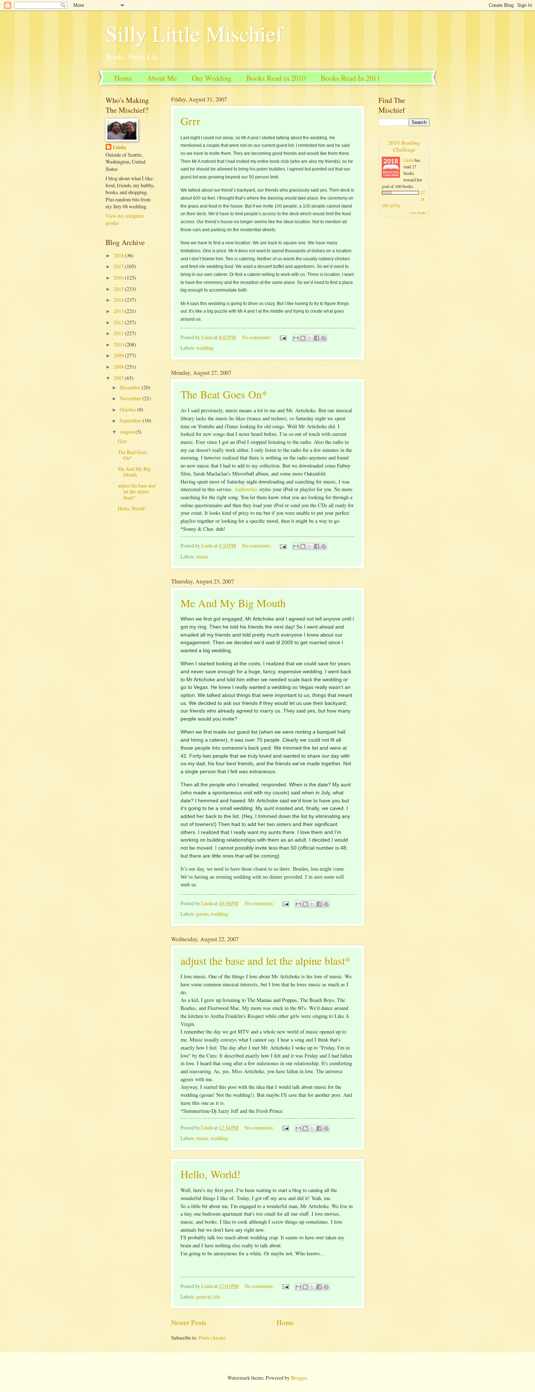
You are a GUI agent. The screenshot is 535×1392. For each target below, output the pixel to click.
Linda (119, 147)
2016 (119, 277)
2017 (119, 266)
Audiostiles (246, 489)
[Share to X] (309, 338)
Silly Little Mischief (194, 33)
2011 (119, 333)
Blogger (299, 1377)
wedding (205, 347)
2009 (119, 355)
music (202, 556)
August (127, 431)
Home (123, 78)
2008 (119, 366)
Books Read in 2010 (276, 78)
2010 (119, 344)
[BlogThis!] (302, 338)
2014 (119, 299)
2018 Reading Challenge (404, 146)
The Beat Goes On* (224, 394)
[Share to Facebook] (316, 338)
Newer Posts (188, 1322)
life (216, 1296)
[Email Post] (283, 337)
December (131, 387)
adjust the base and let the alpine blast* (265, 960)
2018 (119, 255)
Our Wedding (211, 78)
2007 (119, 377)
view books (417, 212)
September (131, 420)
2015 (119, 288)
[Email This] (296, 338)
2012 (119, 322)
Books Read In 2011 (350, 78)
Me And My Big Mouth (233, 602)
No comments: (257, 337)
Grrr (190, 120)
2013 (119, 311)
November (131, 398)
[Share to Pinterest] (323, 338)
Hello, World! (211, 1174)
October (128, 409)
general (203, 1296)
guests (202, 913)
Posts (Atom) (212, 1337)
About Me (162, 78)
